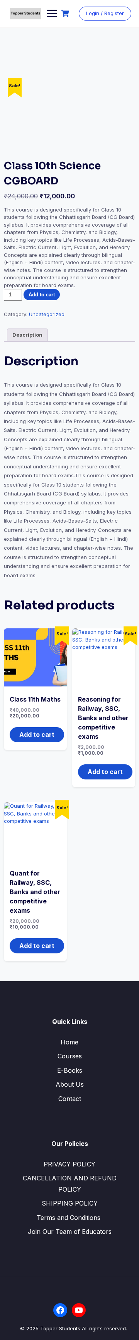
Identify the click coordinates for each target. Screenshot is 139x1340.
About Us (70, 1084)
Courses (70, 1056)
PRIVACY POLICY (69, 1164)
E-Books (69, 1070)
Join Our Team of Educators (70, 1231)
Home (69, 1042)
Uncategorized (46, 314)
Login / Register (105, 13)
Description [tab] (27, 335)
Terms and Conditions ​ (69, 1217)
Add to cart (42, 295)
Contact (69, 1099)
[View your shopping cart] (66, 13)
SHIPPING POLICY (70, 1203)
